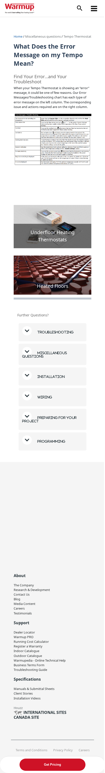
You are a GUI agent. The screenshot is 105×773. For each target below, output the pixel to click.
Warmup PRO (23, 639)
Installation (51, 379)
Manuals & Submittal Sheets (34, 691)
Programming (51, 444)
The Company (24, 588)
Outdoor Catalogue (28, 658)
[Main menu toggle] (94, 8)
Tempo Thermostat (77, 36)
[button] (79, 8)
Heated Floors (52, 286)
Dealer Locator (24, 635)
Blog (17, 602)
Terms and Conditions (30, 753)
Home (18, 36)
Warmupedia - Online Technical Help (40, 663)
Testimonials (23, 615)
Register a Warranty (28, 649)
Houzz (18, 710)
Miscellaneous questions (43, 36)
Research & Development (32, 592)
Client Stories (23, 696)
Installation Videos (27, 700)
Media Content (24, 606)
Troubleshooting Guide (30, 672)
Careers (19, 611)
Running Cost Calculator (31, 644)
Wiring (44, 399)
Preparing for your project (49, 422)
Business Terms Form (29, 668)
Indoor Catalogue (26, 653)
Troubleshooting (55, 334)
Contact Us (22, 597)
